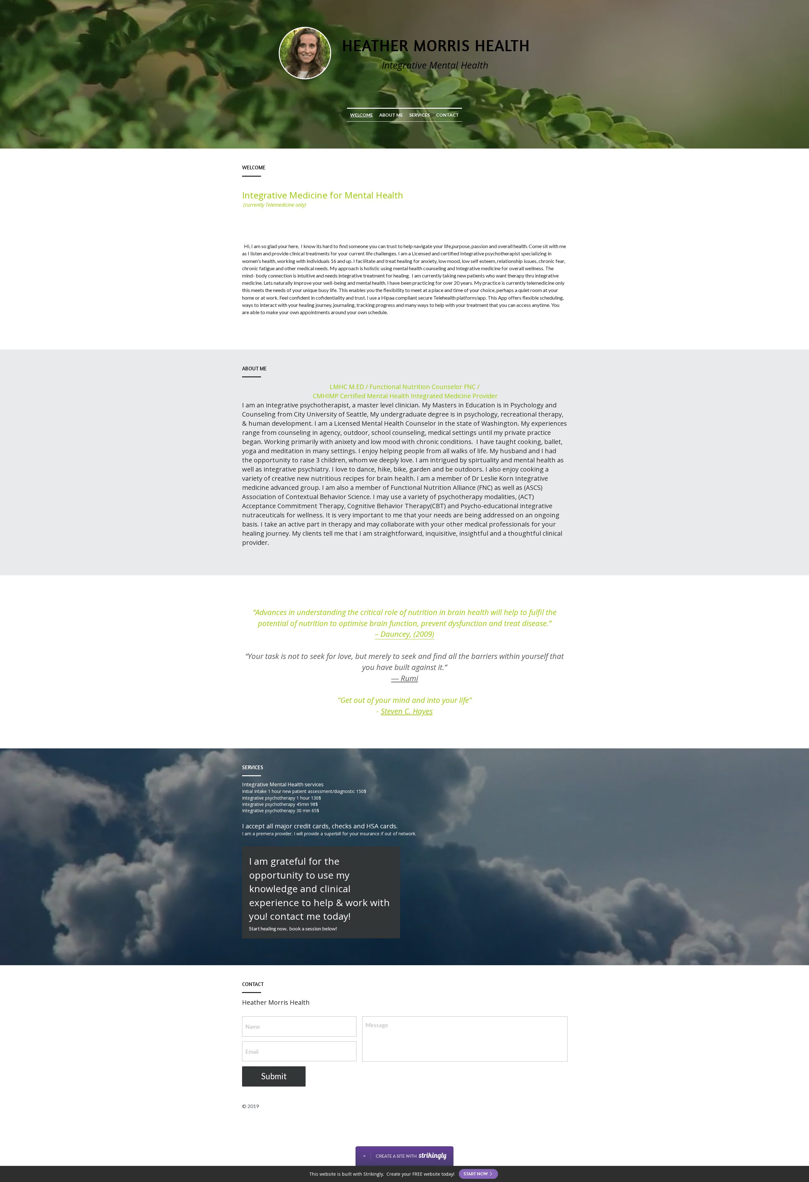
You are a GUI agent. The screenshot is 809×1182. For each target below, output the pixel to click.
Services (419, 115)
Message (376, 1024)
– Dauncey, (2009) (404, 634)
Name (252, 1026)
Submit (274, 1076)
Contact (447, 115)
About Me (391, 115)
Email (252, 1051)
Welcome (361, 115)
